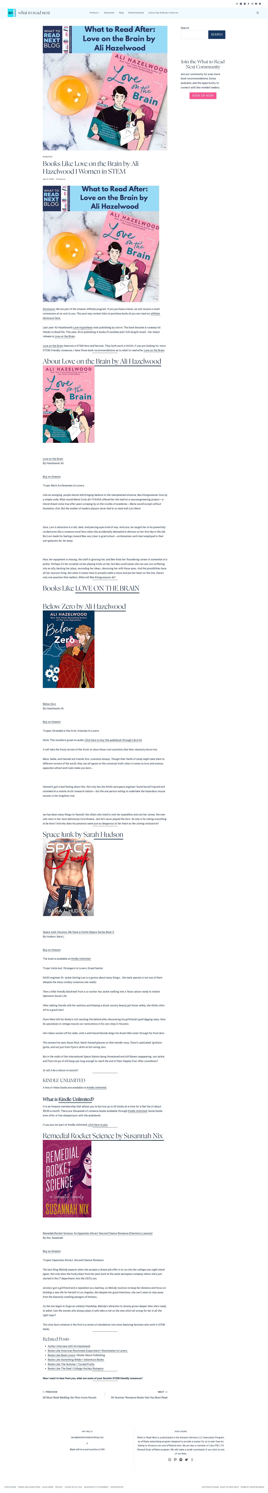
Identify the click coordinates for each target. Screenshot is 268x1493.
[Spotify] (245, 4)
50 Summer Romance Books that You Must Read (139, 1395)
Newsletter (109, 13)
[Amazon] (248, 4)
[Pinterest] (260, 4)
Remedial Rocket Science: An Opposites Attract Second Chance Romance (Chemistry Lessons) (97, 1233)
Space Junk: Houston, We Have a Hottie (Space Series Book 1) (78, 932)
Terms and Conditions (29, 1487)
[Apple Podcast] (241, 4)
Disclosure (10, 1487)
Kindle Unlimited (136, 13)
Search (185, 28)
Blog (121, 13)
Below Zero (49, 704)
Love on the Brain (53, 345)
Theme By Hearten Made (252, 1487)
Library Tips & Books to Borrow (163, 13)
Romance (48, 157)
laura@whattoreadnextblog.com (87, 1437)
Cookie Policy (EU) (73, 1487)
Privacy (59, 1487)
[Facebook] (256, 4)
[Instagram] (252, 4)
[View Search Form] (257, 13)
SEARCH (217, 34)
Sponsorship (116, 1487)
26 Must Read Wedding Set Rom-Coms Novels (69, 1395)
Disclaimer (48, 1487)
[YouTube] (237, 4)
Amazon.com (154, 1445)
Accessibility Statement (96, 1487)
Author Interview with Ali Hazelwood (69, 1346)
